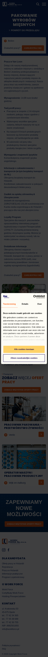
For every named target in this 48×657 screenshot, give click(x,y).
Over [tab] (39, 304)
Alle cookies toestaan (24, 349)
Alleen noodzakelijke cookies (24, 358)
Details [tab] (25, 304)
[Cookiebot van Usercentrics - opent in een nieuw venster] (34, 296)
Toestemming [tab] (9, 304)
